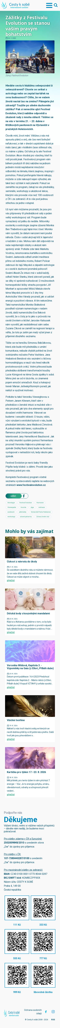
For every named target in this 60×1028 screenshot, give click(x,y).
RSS (53, 1020)
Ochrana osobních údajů (33, 1012)
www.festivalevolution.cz (31, 485)
